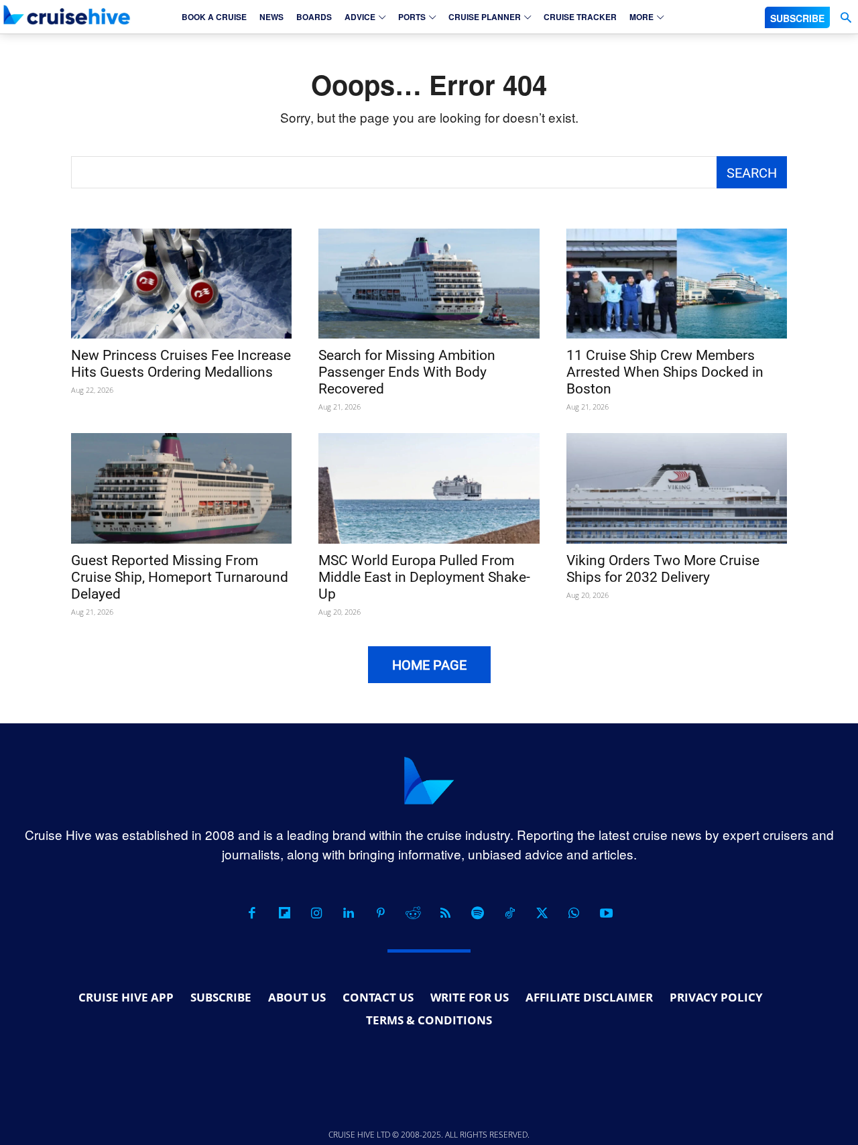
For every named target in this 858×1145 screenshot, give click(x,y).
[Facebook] (252, 913)
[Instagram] (316, 913)
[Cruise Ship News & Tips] (67, 15)
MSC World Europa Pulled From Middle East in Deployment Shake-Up (424, 577)
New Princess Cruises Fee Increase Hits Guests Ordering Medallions (181, 363)
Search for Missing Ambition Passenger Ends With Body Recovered (406, 372)
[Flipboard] (284, 913)
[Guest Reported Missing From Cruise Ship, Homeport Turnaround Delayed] (181, 488)
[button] (846, 18)
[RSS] (445, 913)
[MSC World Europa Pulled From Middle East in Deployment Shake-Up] (428, 488)
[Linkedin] (348, 913)
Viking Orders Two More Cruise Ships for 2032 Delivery (662, 568)
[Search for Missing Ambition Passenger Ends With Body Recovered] (428, 284)
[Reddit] (413, 913)
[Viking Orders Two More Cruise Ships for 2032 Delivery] (676, 488)
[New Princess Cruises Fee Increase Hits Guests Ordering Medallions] (181, 284)
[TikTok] (509, 913)
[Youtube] (606, 913)
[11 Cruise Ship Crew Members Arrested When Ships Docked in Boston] (676, 284)
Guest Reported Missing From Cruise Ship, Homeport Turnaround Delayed (179, 577)
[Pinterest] (380, 913)
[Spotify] (477, 913)
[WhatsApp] (574, 913)
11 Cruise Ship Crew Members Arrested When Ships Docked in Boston (664, 372)
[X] (541, 913)
